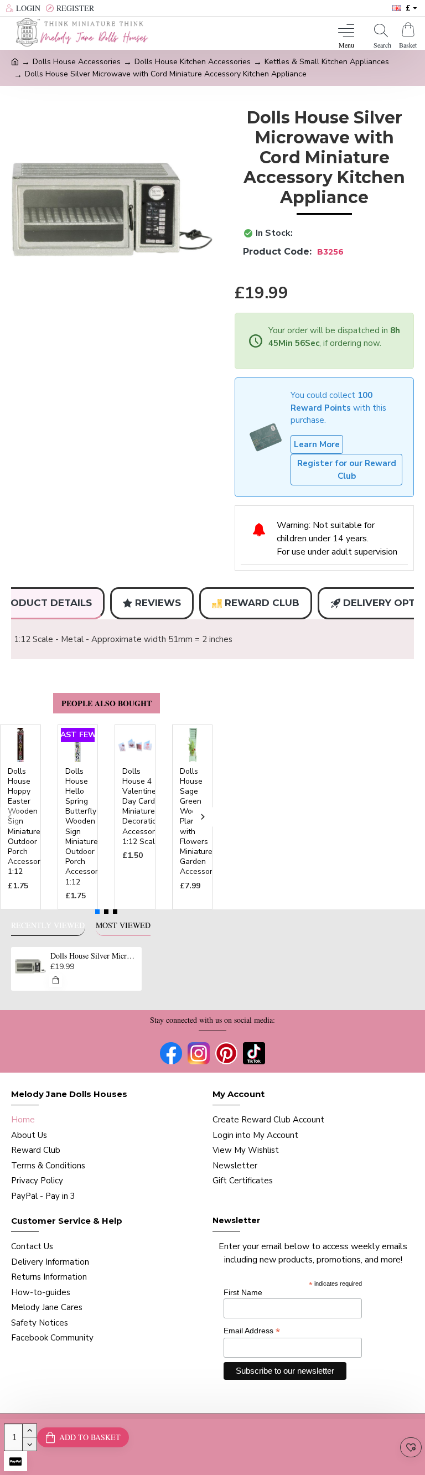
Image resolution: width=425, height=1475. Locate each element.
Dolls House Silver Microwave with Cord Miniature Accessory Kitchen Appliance (94, 956)
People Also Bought (106, 703)
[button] (9, 816)
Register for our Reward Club (346, 470)
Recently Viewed (48, 925)
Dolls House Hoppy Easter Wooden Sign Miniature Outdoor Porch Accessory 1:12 (26, 822)
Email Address (252, 1331)
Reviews (158, 602)
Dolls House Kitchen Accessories (192, 61)
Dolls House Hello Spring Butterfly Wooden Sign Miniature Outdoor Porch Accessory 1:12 (83, 827)
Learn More (317, 444)
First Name (243, 1292)
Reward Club (262, 602)
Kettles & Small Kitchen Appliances (327, 61)
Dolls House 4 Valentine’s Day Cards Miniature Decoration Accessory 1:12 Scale (142, 807)
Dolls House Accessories (77, 61)
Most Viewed (123, 925)
